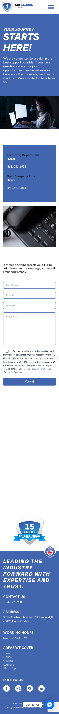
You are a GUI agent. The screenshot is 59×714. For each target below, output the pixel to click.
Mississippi (9, 668)
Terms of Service (13, 372)
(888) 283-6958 (16, 166)
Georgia (8, 660)
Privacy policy (31, 707)
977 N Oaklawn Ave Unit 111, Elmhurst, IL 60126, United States (28, 619)
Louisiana (9, 664)
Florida (7, 657)
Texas (6, 653)
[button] (51, 7)
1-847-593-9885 (13, 602)
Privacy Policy (38, 368)
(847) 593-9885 (16, 187)
